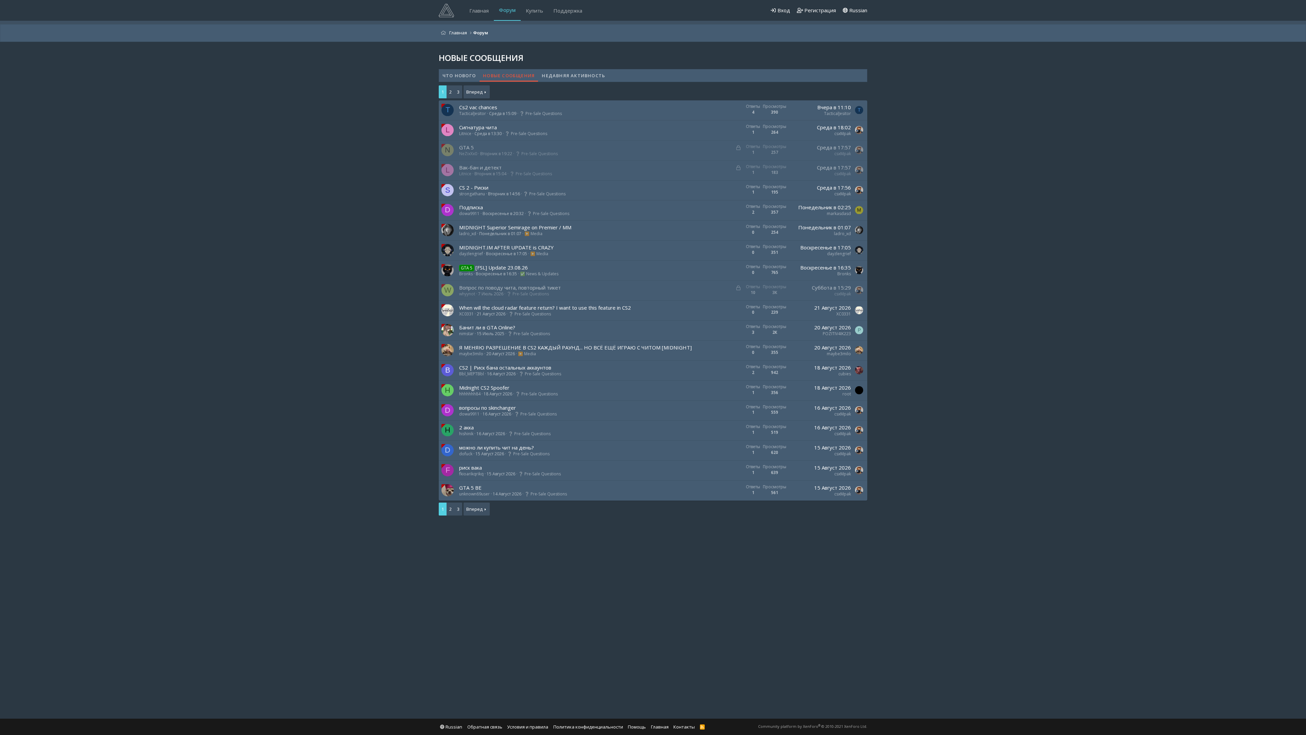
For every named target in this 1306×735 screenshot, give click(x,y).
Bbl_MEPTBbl (471, 374)
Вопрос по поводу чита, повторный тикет (510, 287)
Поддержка (567, 10)
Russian (857, 10)
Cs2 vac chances (478, 107)
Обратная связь (484, 727)
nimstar (466, 334)
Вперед (474, 92)
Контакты (684, 727)
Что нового (459, 75)
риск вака (470, 467)
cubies (844, 374)
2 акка (466, 427)
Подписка (471, 207)
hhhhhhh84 (470, 394)
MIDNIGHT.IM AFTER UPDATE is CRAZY (506, 247)
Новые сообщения (509, 75)
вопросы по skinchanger (487, 407)
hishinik (466, 434)
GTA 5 (466, 147)
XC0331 (466, 314)
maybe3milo (471, 354)
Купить (534, 10)
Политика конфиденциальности (588, 727)
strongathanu (472, 194)
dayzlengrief (471, 254)
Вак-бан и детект (480, 167)
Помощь (637, 727)
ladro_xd (467, 233)
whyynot (467, 294)
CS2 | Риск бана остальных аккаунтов (505, 367)
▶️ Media (533, 233)
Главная (479, 10)
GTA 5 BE (470, 487)
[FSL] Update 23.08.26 (501, 267)
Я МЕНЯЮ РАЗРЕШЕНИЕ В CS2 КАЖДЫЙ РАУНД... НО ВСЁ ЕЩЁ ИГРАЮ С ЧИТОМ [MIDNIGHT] (575, 347)
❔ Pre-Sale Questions (540, 113)
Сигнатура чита (478, 127)
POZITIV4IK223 (837, 334)
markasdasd (839, 213)
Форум (507, 9)
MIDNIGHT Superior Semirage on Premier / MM (515, 227)
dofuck (465, 454)
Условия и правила (527, 727)
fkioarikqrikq (471, 474)
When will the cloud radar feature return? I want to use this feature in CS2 (545, 307)
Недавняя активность (573, 75)
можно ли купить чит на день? (496, 447)
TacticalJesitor (472, 113)
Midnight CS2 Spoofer (484, 387)
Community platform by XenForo (812, 726)
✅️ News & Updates (539, 274)
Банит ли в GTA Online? (487, 327)
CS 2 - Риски (473, 187)
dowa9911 (469, 213)
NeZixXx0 (468, 154)
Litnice (465, 133)
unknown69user (474, 494)
